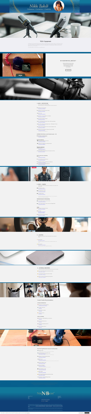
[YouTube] (46, 401)
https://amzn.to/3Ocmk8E (41, 191)
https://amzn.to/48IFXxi (42, 375)
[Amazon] (41, 401)
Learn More (40, 308)
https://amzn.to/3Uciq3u (41, 119)
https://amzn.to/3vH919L (41, 130)
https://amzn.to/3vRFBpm (41, 122)
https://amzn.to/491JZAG (41, 111)
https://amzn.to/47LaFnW (41, 141)
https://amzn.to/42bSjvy (41, 212)
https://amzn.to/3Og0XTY (42, 277)
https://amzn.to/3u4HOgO (42, 201)
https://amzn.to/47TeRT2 (41, 151)
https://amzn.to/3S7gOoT (41, 194)
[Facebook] (44, 401)
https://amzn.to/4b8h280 (41, 144)
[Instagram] (43, 401)
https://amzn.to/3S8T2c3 (41, 127)
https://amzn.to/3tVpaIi (41, 240)
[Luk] (90, 412)
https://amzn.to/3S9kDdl (41, 215)
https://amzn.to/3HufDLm (41, 204)
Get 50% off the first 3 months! (43, 305)
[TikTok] (47, 401)
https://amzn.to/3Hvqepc (41, 164)
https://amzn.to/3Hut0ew (41, 157)
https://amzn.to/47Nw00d (41, 108)
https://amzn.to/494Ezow (42, 274)
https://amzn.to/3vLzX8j (42, 363)
